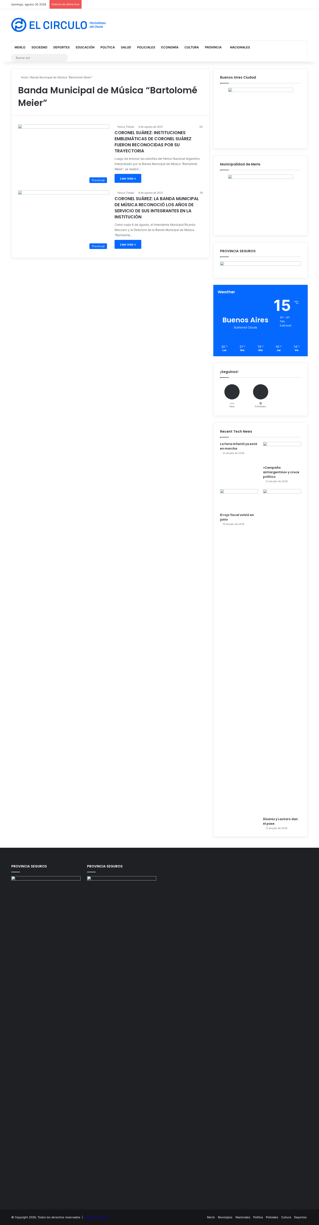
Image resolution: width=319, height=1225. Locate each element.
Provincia (213, 47)
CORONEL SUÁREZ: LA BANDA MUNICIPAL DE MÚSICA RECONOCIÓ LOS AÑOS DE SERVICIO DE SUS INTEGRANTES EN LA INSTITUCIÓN (157, 208)
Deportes (61, 47)
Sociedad (39, 47)
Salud (126, 47)
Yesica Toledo (125, 126)
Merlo (20, 47)
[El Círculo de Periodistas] (58, 25)
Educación (85, 47)
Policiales (146, 47)
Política (107, 47)
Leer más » (128, 178)
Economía (169, 47)
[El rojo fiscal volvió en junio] (239, 500)
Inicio (24, 77)
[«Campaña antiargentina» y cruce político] (282, 452)
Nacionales (240, 47)
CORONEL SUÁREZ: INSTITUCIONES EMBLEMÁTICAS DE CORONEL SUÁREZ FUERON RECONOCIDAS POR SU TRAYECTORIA (153, 142)
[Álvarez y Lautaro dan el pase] (282, 652)
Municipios (225, 1217)
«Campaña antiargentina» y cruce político (281, 472)
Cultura (191, 47)
